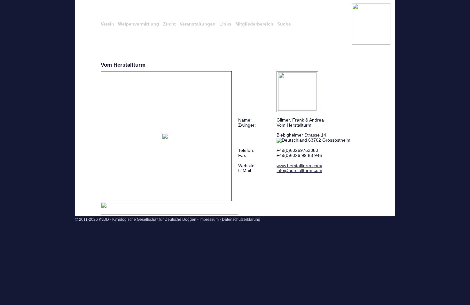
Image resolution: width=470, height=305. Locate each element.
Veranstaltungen (197, 23)
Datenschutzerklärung (241, 219)
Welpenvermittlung (138, 23)
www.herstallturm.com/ (299, 165)
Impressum (209, 219)
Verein (107, 23)
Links (225, 23)
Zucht (169, 23)
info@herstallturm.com (299, 170)
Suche (284, 23)
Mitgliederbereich (254, 23)
